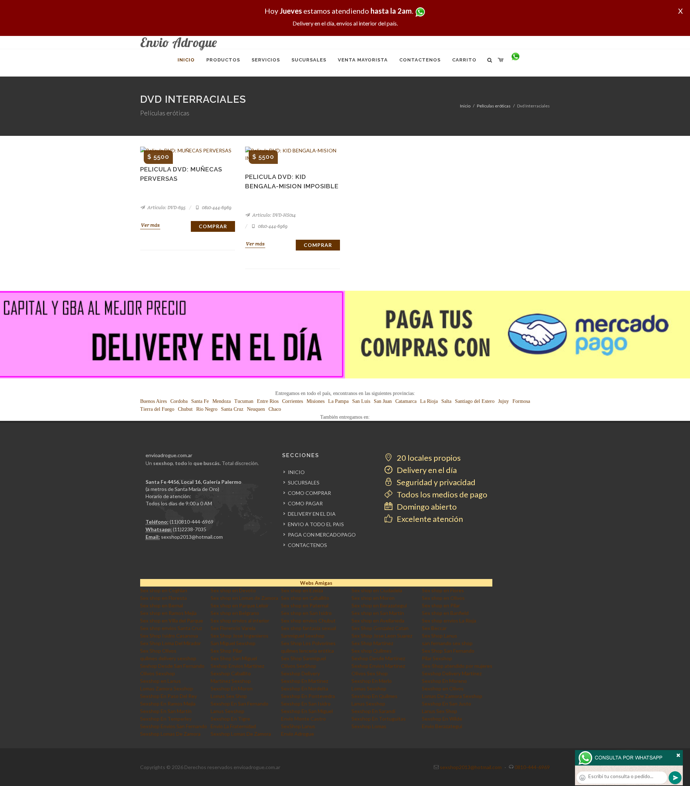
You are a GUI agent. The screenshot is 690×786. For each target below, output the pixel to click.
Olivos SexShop (298, 666)
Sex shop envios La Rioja (449, 620)
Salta (446, 401)
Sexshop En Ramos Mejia (168, 703)
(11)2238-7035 (189, 529)
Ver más (150, 225)
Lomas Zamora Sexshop (166, 688)
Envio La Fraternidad (233, 726)
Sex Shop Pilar (226, 651)
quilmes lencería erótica (307, 651)
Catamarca (406, 401)
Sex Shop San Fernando (448, 651)
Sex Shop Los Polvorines (308, 643)
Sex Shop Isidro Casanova (169, 636)
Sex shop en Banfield (445, 613)
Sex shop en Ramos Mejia (168, 613)
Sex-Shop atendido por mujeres (457, 666)
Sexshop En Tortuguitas (378, 719)
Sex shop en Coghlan (163, 590)
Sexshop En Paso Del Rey (168, 696)
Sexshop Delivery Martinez (452, 673)
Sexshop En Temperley (166, 719)
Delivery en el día (426, 470)
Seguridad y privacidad (435, 482)
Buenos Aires (153, 401)
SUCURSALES (303, 482)
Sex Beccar (434, 628)
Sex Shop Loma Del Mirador (170, 643)
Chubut (185, 409)
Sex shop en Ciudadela (376, 590)
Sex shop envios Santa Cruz (171, 628)
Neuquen (256, 409)
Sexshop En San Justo (446, 703)
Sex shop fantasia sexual (308, 628)
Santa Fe (200, 401)
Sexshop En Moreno (444, 681)
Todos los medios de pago (441, 494)
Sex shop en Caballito (305, 598)
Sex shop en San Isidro (306, 613)
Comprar (213, 226)
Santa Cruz (232, 409)
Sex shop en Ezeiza (302, 590)
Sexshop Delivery (300, 673)
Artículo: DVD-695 (165, 207)
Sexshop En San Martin (166, 711)
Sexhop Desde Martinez (378, 658)
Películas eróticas (494, 106)
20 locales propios (428, 458)
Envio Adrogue (297, 734)
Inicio (465, 106)
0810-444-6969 (216, 207)
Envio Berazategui (442, 726)
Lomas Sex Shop (229, 696)
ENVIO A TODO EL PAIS (316, 524)
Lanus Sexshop (368, 703)
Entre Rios (268, 401)
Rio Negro (206, 409)
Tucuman (243, 401)
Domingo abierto (426, 506)
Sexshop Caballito (231, 673)
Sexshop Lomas (368, 726)
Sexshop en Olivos (443, 688)
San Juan (383, 401)
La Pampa (338, 401)
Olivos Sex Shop (369, 673)
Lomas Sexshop (368, 688)
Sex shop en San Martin (377, 613)
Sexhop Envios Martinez (237, 666)
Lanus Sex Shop (439, 711)
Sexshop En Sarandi (373, 711)
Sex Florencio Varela (233, 628)
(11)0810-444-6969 (191, 522)
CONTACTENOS (307, 545)
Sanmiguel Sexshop (303, 636)
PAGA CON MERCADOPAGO (322, 535)
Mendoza (221, 401)
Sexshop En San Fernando (239, 703)
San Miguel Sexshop (233, 643)
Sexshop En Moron (232, 688)
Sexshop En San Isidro (306, 703)
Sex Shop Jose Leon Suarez (381, 636)
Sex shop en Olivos (443, 598)
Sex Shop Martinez (372, 643)
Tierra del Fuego (157, 409)
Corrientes (292, 401)
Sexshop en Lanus (160, 681)
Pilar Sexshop (437, 658)
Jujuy (503, 401)
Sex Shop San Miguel (234, 658)
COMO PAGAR (305, 503)
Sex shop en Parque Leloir (239, 605)
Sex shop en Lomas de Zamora (244, 598)
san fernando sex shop (447, 643)
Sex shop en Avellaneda (377, 620)
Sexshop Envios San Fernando (173, 726)
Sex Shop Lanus (439, 636)
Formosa (521, 401)
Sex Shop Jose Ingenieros (239, 636)
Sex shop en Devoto (233, 590)
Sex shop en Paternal (304, 605)
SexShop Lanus (298, 726)
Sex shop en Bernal (161, 605)
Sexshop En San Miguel (307, 711)
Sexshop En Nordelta (304, 688)
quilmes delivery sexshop (168, 658)
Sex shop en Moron (373, 598)
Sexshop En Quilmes (374, 696)
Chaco (274, 409)
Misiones (316, 401)
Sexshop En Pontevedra (308, 696)
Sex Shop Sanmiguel (303, 658)
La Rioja (429, 401)
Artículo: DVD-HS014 (273, 215)
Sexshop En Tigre (230, 719)
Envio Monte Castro (303, 719)
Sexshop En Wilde (442, 719)
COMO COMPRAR (309, 493)
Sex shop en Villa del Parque (171, 620)
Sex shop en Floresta (163, 598)
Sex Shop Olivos (158, 651)
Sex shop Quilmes (371, 651)
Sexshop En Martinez (304, 681)
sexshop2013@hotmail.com (192, 537)
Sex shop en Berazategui (379, 605)
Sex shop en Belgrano (235, 613)
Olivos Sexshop (157, 673)
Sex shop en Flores (443, 590)
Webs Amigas (316, 583)
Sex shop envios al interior (240, 620)
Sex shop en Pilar (441, 605)
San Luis (361, 401)
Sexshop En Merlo (371, 681)
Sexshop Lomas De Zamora (170, 734)
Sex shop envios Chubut (308, 620)
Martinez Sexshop (231, 681)
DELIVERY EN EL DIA (312, 514)
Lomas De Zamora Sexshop (452, 696)
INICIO (296, 472)
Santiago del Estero (474, 401)
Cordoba (179, 401)
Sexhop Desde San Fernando (172, 666)
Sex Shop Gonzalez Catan (380, 628)
